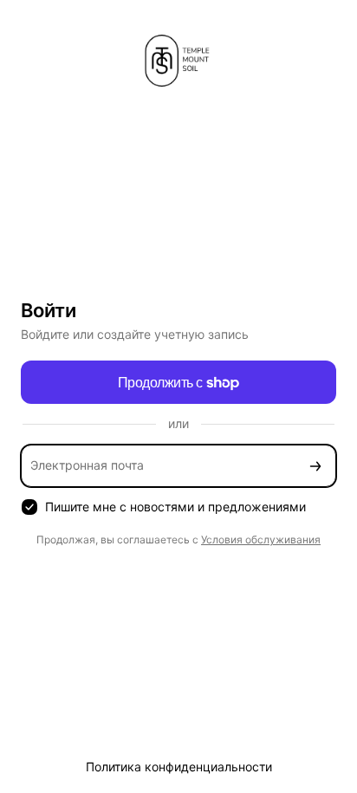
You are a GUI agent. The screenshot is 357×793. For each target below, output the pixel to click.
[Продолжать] (315, 466)
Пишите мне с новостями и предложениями (175, 506)
